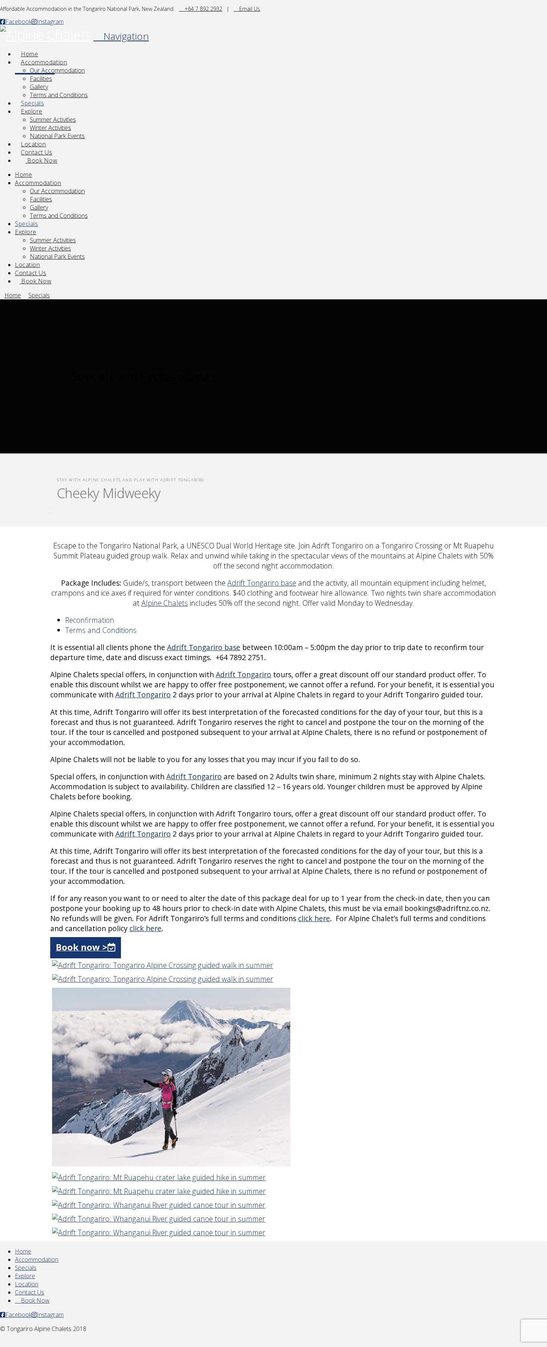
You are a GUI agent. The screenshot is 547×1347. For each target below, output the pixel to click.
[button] (121, 36)
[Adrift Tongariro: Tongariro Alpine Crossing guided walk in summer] (162, 965)
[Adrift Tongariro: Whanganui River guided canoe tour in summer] (158, 1205)
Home (23, 1251)
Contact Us (29, 1292)
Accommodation (36, 1259)
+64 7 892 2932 (202, 8)
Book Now (34, 1300)
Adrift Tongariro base (261, 583)
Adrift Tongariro (243, 674)
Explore (25, 1276)
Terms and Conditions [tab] (101, 630)
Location (26, 1284)
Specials (25, 1268)
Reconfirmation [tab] (89, 620)
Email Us (249, 8)
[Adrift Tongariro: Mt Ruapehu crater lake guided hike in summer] (171, 1164)
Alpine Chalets (164, 603)
